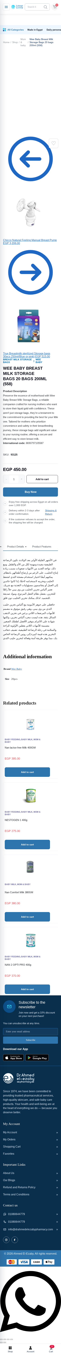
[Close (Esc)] (11, 1339)
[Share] (8, 1339)
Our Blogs (9, 1180)
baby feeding (12, 739)
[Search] (45, 7)
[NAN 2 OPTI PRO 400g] (30, 940)
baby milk (27, 739)
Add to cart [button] (27, 772)
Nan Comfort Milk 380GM (19, 892)
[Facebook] (15, 1240)
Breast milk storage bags (17, 361)
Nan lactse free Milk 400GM (20, 747)
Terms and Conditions (16, 1194)
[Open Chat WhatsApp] (30, 1335)
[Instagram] (6, 1240)
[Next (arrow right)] (4, 1342)
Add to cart (42, 479)
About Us (8, 1173)
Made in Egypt (35, 30)
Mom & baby (23, 42)
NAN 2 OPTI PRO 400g (18, 964)
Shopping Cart (12, 1146)
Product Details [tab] (15, 546)
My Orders (9, 1139)
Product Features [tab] (41, 546)
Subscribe (30, 1040)
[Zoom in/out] (1, 1339)
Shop (15, 42)
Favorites (8, 1153)
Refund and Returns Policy (19, 1187)
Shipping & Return (51, 512)
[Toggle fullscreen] (4, 1339)
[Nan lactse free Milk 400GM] (30, 723)
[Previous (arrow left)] (1, 1342)
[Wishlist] (53, 143)
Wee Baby (39, 361)
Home (6, 42)
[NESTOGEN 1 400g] (30, 796)
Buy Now (30, 491)
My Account (10, 1132)
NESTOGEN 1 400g (16, 820)
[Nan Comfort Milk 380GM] (30, 868)
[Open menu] (6, 7)
